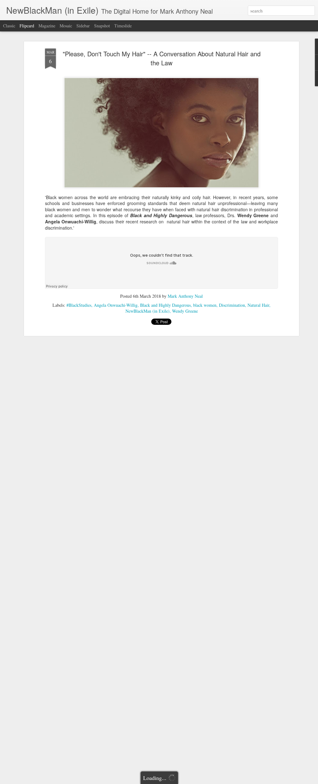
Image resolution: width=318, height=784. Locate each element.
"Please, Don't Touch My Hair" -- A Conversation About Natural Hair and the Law (162, 58)
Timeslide (123, 26)
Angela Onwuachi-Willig (116, 305)
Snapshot (102, 26)
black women (204, 305)
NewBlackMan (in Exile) (147, 311)
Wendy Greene (185, 311)
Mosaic (66, 26)
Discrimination (232, 305)
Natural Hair (258, 305)
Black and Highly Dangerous (165, 305)
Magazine (47, 26)
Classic (9, 26)
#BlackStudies (78, 305)
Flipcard (27, 26)
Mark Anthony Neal (185, 296)
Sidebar (83, 26)
